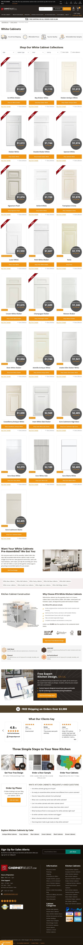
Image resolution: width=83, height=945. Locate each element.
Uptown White (69, 152)
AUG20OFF (14, 3)
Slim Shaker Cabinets (71, 901)
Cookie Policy (34, 943)
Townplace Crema (69, 206)
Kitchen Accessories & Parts (54, 916)
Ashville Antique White (41, 368)
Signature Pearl (14, 206)
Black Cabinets (58, 834)
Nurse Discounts (51, 897)
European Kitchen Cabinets (72, 872)
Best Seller (65, 52)
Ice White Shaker (13, 98)
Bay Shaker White (41, 98)
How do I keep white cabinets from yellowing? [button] (46, 796)
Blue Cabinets (35, 834)
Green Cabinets (46, 834)
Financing (48, 872)
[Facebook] (2, 901)
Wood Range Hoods (52, 923)
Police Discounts (51, 899)
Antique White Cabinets (9, 834)
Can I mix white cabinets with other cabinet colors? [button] (48, 803)
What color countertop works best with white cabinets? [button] (49, 800)
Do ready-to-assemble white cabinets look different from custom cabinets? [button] (55, 792)
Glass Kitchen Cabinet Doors (54, 914)
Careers (42, 943)
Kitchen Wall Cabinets (52, 909)
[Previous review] (3, 731)
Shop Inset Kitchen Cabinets (73, 903)
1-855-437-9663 (77, 15)
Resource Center (51, 869)
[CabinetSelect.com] (9, 9)
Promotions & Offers (52, 876)
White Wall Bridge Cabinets (60, 585)
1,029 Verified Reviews (13, 733)
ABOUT (67, 14)
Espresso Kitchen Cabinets (72, 878)
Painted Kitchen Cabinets (72, 892)
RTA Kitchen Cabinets (52, 925)
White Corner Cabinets (9, 585)
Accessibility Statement (23, 943)
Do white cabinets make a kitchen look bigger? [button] (46, 814)
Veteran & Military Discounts (54, 894)
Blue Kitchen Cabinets (71, 876)
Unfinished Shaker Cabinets (72, 899)
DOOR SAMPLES (60, 14)
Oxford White (41, 206)
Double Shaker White (41, 152)
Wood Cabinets (50, 927)
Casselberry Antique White (14, 422)
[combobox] (46, 9)
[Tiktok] (13, 901)
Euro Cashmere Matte (13, 530)
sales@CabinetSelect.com (10, 894)
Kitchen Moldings (51, 918)
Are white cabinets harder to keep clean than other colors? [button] (50, 807)
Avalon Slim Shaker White (69, 368)
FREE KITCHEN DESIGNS (18, 14)
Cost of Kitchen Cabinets (53, 883)
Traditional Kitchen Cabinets (73, 883)
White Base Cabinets (9, 581)
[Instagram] (7, 901)
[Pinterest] (5, 901)
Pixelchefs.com (38, 940)
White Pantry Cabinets (35, 581)
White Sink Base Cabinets (51, 581)
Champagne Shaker (41, 314)
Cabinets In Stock (51, 929)
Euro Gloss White (13, 476)
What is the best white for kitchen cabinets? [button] (45, 818)
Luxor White (14, 260)
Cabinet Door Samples (52, 920)
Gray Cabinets (23, 834)
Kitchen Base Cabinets (52, 911)
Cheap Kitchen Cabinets (71, 869)
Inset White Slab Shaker (41, 422)
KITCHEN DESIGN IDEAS (50, 14)
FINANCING (27, 14)
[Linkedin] (10, 901)
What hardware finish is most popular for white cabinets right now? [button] (53, 811)
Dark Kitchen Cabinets (71, 894)
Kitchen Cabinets (13, 22)
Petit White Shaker (41, 260)
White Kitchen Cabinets (71, 874)
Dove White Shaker (14, 368)
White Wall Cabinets (22, 581)
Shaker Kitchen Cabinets (72, 881)
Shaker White (14, 152)
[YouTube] (15, 901)
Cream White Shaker (14, 314)
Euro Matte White (69, 476)
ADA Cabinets (76, 52)
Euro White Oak (41, 476)
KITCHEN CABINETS (6, 14)
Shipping (48, 874)
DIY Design (57, 9)
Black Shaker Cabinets (71, 897)
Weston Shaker (69, 314)
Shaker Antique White (69, 98)
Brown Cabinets (70, 834)
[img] (13, 731)
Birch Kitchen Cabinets (71, 890)
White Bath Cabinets (65, 581)
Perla (69, 260)
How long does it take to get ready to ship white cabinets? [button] (50, 822)
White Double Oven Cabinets (26, 585)
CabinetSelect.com (5, 22)
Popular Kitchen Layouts (53, 878)
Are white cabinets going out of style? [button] (44, 789)
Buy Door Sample (6, 106)
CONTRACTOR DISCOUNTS (37, 14)
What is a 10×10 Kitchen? (53, 881)
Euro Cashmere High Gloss (69, 422)
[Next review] (80, 731)
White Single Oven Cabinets (43, 585)
